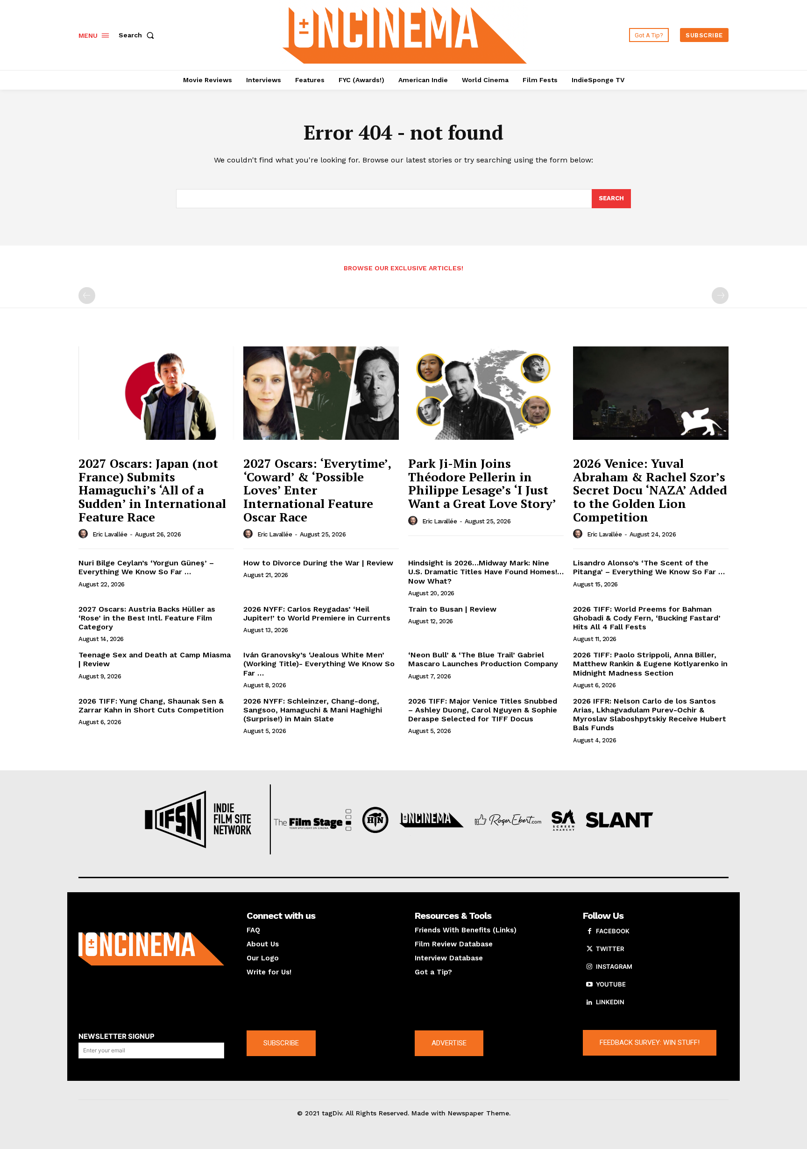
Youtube (611, 984)
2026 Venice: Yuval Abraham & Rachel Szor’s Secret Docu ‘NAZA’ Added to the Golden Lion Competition (650, 489)
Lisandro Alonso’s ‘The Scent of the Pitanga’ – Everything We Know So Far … (649, 567)
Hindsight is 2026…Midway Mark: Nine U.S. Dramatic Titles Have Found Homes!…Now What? (486, 571)
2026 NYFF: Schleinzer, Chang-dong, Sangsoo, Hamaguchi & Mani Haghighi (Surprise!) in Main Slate (312, 710)
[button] (138, 35)
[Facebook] (589, 931)
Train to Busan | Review (452, 609)
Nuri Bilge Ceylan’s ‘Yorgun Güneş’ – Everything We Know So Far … (146, 567)
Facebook (613, 931)
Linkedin (610, 1002)
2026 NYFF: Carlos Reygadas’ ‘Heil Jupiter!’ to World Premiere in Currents (316, 613)
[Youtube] (589, 984)
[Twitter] (589, 949)
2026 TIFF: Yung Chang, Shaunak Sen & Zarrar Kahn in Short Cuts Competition (151, 705)
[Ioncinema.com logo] (151, 949)
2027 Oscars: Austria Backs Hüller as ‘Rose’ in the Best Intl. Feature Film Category (146, 618)
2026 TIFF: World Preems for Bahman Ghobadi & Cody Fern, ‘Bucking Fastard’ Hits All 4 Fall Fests (647, 618)
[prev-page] (86, 295)
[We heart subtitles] (405, 34)
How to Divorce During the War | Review (318, 562)
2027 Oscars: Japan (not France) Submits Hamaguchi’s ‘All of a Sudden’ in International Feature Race (152, 489)
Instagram (614, 966)
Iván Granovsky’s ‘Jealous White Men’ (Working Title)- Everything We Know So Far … (319, 663)
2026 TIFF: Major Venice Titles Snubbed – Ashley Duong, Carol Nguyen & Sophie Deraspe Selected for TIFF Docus (482, 710)
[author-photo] (84, 534)
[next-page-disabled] (720, 295)
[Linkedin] (589, 1002)
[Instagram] (589, 966)
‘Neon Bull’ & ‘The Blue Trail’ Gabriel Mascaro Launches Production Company (483, 659)
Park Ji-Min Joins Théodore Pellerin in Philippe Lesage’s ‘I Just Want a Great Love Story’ (482, 483)
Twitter (610, 948)
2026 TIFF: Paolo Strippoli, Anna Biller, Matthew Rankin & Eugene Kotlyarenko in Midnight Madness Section (650, 663)
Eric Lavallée (109, 534)
